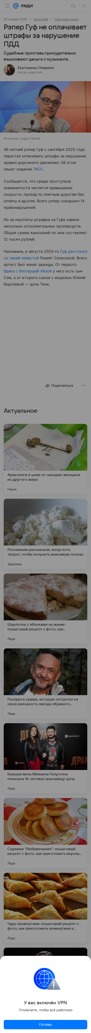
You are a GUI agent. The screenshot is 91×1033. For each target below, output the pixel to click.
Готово (45, 1024)
